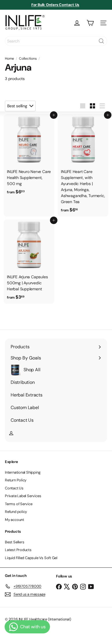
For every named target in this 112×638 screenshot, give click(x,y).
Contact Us (14, 488)
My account (14, 519)
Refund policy (16, 511)
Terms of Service (18, 503)
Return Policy (15, 480)
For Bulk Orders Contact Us (55, 4)
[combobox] (56, 41)
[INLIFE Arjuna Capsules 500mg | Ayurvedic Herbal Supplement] (29, 261)
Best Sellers (14, 542)
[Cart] (90, 23)
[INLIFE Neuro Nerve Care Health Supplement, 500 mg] (29, 156)
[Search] (101, 41)
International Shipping (22, 472)
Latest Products (18, 549)
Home (9, 58)
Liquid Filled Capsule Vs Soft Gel (31, 557)
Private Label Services (23, 495)
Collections (28, 58)
